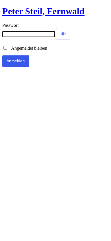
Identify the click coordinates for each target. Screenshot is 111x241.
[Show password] (63, 33)
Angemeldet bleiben (27, 48)
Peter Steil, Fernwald (43, 11)
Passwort (10, 25)
